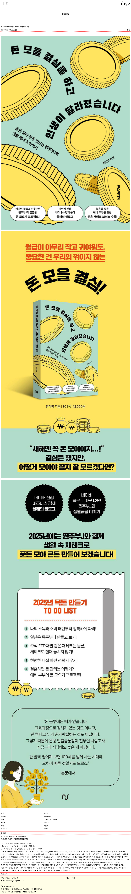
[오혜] (125, 3)
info (7, 3)
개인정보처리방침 (7, 892)
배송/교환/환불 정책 (30, 892)
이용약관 (18, 892)
